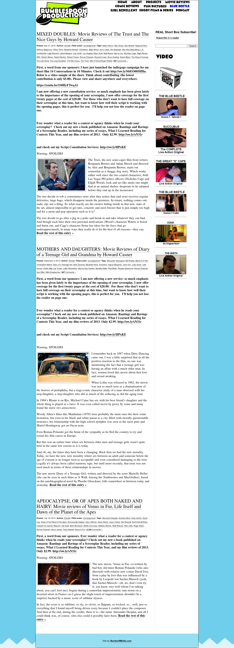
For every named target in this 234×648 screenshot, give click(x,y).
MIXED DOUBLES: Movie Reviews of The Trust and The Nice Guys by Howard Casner (92, 36)
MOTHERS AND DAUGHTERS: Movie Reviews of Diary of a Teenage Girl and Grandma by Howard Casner (93, 252)
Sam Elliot (40, 272)
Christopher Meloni (44, 264)
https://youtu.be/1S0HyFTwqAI (57, 85)
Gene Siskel (103, 522)
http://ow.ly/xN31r (65, 551)
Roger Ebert (139, 525)
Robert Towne (73, 57)
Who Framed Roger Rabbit (101, 60)
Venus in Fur (80, 529)
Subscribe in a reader (167, 37)
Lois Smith (77, 53)
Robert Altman (47, 57)
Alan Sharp (118, 45)
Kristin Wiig (47, 268)
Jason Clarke (114, 522)
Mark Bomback (76, 525)
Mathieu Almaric (105, 525)
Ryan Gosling (113, 57)
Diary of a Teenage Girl (62, 264)
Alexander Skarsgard (116, 260)
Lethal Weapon (66, 53)
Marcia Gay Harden (86, 268)
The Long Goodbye (58, 60)
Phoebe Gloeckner (125, 268)
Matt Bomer (108, 53)
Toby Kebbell (68, 529)
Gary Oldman (91, 522)
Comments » (121, 60)
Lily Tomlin (57, 268)
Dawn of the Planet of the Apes (54, 522)
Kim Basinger (115, 49)
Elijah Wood (93, 49)
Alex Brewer (129, 45)
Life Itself (65, 525)
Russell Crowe (100, 57)
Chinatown (83, 49)
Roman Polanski (86, 57)
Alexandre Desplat (110, 518)
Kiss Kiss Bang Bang (130, 49)
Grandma (103, 264)
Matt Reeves (118, 525)
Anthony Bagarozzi (44, 49)
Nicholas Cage (130, 53)
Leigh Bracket (53, 53)
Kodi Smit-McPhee (139, 522)
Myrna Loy (118, 53)
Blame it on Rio (142, 260)
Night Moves (142, 53)
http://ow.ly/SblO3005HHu (128, 71)
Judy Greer (136, 264)
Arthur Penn (58, 49)
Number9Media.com (121, 640)
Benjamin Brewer (71, 49)
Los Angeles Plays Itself (93, 53)
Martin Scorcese (90, 525)
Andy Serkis (136, 518)
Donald (67, 45)
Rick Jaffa (128, 525)
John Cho (127, 264)
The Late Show (42, 60)
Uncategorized (89, 45)
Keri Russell (126, 522)
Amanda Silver (124, 518)
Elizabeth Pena (92, 264)
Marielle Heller (101, 268)
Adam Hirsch (107, 45)
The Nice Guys (73, 60)
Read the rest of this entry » (54, 233)
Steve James (56, 529)
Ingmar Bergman (115, 264)
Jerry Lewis (104, 49)
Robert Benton (60, 57)
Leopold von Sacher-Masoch (48, 525)
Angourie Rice (141, 45)
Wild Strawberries (53, 272)
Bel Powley (130, 260)
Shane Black (125, 57)
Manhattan (72, 268)
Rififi (38, 57)
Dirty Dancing (79, 264)
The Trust (85, 60)
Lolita (65, 268)
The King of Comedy (139, 57)
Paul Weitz (112, 268)
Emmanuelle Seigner (76, 522)
